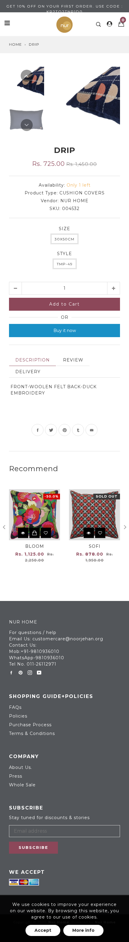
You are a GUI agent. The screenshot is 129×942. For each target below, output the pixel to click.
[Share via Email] (92, 430)
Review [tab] (73, 360)
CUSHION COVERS (82, 193)
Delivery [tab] (27, 371)
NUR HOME (74, 200)
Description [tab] (32, 360)
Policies (18, 716)
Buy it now (64, 330)
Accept (42, 930)
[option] (85, 100)
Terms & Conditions (32, 733)
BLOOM (34, 546)
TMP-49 (65, 264)
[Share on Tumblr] (78, 430)
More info (83, 930)
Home (15, 44)
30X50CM (64, 239)
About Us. (20, 767)
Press (15, 776)
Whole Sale (22, 785)
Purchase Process (30, 724)
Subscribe (33, 847)
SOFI (94, 546)
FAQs (15, 707)
